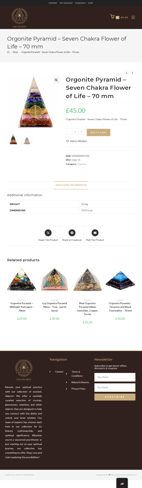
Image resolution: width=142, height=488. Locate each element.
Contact (53, 3)
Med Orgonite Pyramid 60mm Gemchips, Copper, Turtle (87, 309)
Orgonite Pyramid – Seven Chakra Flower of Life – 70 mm (50, 52)
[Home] (8, 52)
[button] (56, 80)
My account (66, 3)
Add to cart (98, 132)
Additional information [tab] (71, 185)
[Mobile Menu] (132, 17)
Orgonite (81, 164)
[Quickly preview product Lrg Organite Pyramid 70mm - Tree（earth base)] (68, 271)
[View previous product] (126, 73)
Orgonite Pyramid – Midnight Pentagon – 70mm (22, 307)
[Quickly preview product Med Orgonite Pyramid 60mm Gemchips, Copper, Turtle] (100, 271)
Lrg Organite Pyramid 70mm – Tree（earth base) (54, 307)
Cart (90, 3)
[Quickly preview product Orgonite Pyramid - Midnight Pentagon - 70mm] (35, 271)
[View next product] (132, 73)
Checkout (80, 3)
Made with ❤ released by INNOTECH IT (116, 475)
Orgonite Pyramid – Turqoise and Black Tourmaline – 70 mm (120, 307)
